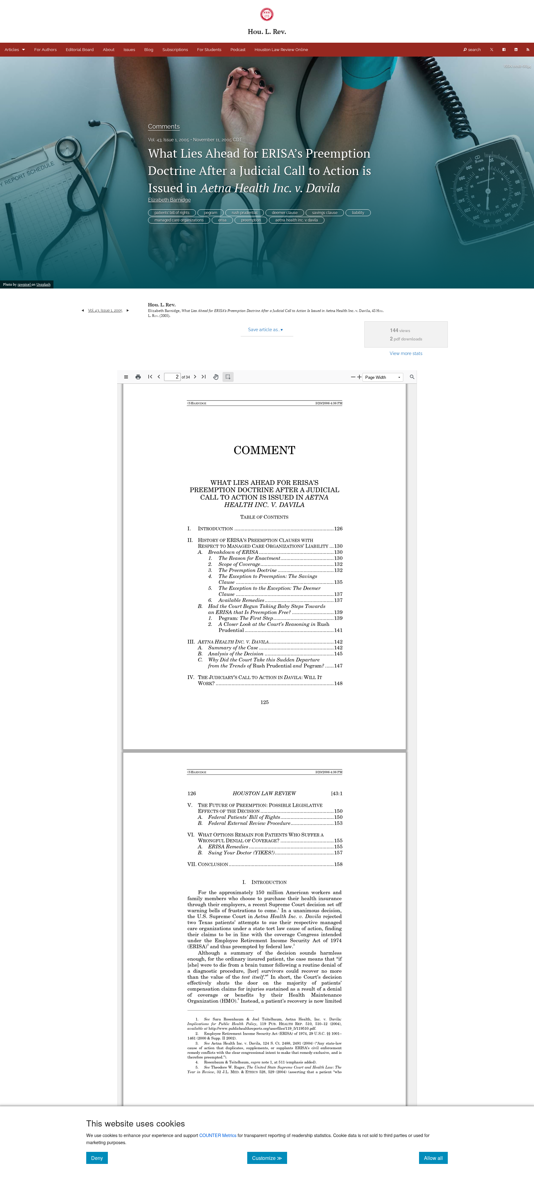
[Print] (138, 377)
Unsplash (43, 284)
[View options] (126, 377)
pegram (210, 213)
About (108, 49)
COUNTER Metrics (217, 1135)
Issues (129, 49)
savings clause (324, 213)
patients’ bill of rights (172, 213)
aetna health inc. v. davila (296, 220)
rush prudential (244, 213)
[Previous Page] (159, 376)
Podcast (238, 49)
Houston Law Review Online (281, 49)
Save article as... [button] (265, 329)
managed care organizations (179, 220)
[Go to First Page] (150, 376)
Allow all (436, 1157)
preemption (251, 220)
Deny (99, 1157)
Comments (164, 126)
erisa (222, 220)
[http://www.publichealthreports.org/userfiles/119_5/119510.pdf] (261, 1028)
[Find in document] (412, 377)
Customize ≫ (269, 1157)
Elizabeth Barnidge (169, 200)
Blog (148, 49)
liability (358, 213)
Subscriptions (175, 49)
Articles (12, 49)
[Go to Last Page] (203, 376)
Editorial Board (80, 49)
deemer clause (285, 213)
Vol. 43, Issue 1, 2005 (168, 139)
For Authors (45, 49)
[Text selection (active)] (228, 377)
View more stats (406, 353)
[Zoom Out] (353, 377)
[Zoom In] (359, 377)
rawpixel (25, 284)
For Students (209, 49)
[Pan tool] (215, 377)
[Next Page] (195, 376)
